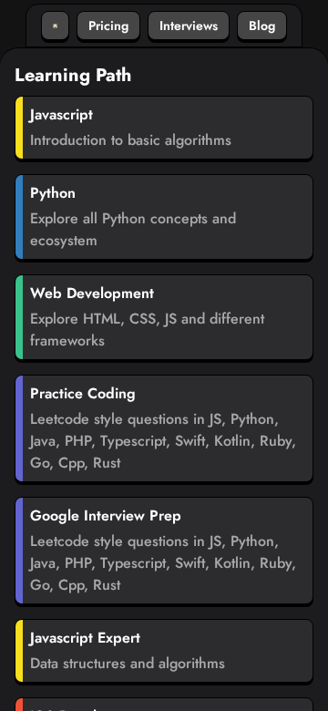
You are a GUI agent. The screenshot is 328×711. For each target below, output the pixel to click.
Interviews (188, 25)
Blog (262, 25)
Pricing (108, 25)
